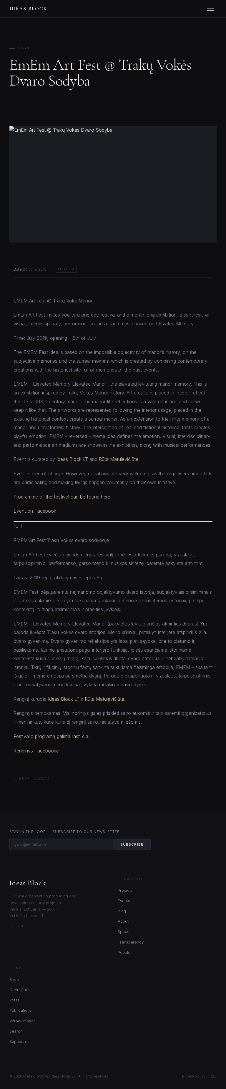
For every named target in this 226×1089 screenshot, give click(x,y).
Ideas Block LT (72, 459)
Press (14, 1000)
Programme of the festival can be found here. (63, 497)
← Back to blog (31, 778)
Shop (14, 979)
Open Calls (19, 989)
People (124, 952)
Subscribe (131, 844)
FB (20, 926)
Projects (125, 890)
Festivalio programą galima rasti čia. (51, 736)
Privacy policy (193, 1076)
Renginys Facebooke (36, 751)
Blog (24, 48)
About (123, 921)
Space (123, 931)
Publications (20, 1010)
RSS (213, 1076)
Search (16, 1031)
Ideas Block (28, 9)
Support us (19, 1041)
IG (11, 926)
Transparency (131, 942)
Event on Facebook (35, 511)
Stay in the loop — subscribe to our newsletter (64, 832)
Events (124, 900)
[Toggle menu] (211, 9)
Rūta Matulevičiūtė (118, 459)
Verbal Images (22, 1020)
